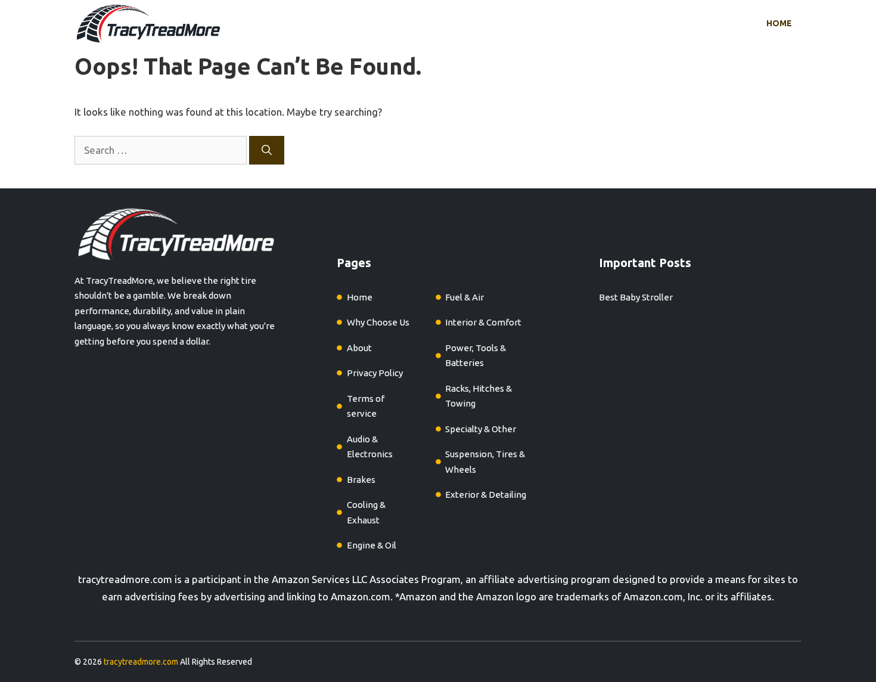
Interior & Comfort (483, 322)
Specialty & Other (480, 429)
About (359, 348)
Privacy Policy (375, 373)
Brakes (361, 480)
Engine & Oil (371, 545)
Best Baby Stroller (636, 297)
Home (779, 23)
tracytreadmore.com (125, 579)
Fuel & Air (464, 297)
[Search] (266, 150)
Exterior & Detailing (485, 494)
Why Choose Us (378, 322)
